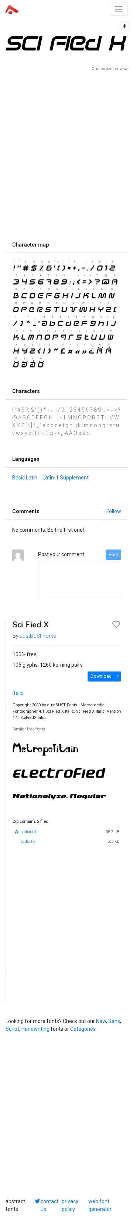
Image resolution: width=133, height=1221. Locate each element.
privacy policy (70, 1205)
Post (113, 554)
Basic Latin (24, 478)
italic (18, 693)
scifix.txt (28, 841)
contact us (49, 1205)
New (101, 1021)
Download (101, 676)
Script (12, 1029)
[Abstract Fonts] (11, 9)
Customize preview (109, 68)
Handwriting (35, 1029)
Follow (113, 511)
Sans (114, 1021)
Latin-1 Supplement (65, 478)
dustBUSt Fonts (38, 636)
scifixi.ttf (28, 831)
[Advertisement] (66, 154)
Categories (83, 1029)
